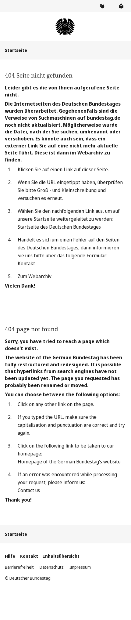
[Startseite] (65, 26)
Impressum (80, 567)
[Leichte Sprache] (121, 6)
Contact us (29, 490)
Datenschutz (52, 567)
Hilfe (10, 556)
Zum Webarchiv (34, 276)
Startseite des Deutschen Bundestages (59, 226)
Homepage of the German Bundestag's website (69, 461)
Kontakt (26, 263)
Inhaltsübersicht (61, 556)
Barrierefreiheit (19, 567)
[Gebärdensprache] (102, 6)
